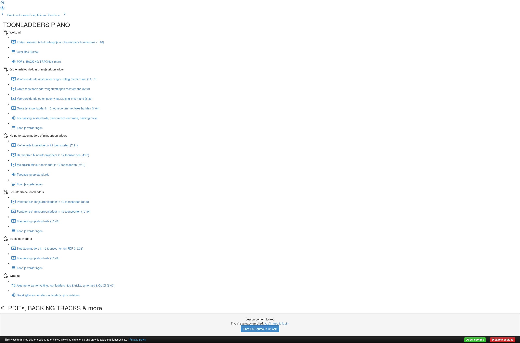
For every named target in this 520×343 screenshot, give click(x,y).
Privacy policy (137, 339)
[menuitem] (2, 9)
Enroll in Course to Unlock (260, 329)
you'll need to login (276, 323)
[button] (2, 4)
